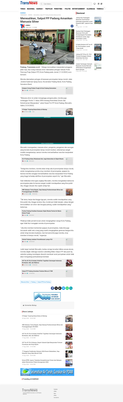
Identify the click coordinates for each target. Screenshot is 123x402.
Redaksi (56, 389)
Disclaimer (56, 397)
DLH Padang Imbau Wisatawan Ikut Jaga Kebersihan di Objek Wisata (42, 159)
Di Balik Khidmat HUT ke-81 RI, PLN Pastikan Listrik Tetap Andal (84, 46)
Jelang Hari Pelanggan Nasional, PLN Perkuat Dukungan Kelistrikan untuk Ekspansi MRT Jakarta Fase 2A (84, 21)
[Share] (72, 26)
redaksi (27, 25)
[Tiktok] (101, 4)
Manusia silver (25, 282)
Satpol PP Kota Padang (44, 282)
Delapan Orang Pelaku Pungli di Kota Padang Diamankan (39, 88)
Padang (33, 282)
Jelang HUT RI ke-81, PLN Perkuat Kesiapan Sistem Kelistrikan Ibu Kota (83, 56)
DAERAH (39, 9)
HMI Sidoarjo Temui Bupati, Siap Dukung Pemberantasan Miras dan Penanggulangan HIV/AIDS (42, 191)
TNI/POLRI (48, 9)
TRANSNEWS (23, 15)
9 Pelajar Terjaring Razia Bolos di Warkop (34, 110)
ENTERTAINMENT (78, 9)
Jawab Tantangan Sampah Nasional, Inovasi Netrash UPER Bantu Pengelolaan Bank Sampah (84, 67)
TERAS (22, 9)
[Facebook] (98, 4)
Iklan (55, 393)
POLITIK (67, 9)
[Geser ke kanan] (104, 8)
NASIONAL (31, 9)
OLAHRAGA (91, 9)
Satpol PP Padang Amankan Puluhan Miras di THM (37, 271)
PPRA (55, 395)
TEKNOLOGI (101, 9)
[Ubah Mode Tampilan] (95, 4)
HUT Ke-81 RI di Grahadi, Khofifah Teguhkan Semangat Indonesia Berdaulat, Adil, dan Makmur (42, 262)
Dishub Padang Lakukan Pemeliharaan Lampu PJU (37, 239)
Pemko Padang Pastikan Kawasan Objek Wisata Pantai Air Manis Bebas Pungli (41, 212)
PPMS (55, 391)
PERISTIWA (58, 9)
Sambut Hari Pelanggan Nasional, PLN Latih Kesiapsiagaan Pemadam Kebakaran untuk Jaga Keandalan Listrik (83, 35)
